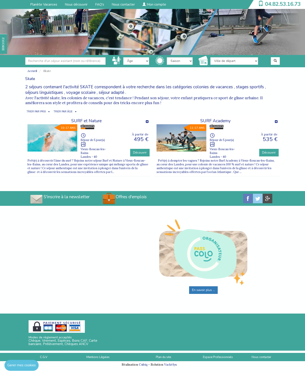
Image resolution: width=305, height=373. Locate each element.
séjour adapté (111, 92)
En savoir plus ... (203, 290)
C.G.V (43, 357)
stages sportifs (250, 87)
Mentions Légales (98, 357)
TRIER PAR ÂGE (63, 111)
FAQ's (99, 4)
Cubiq (143, 364)
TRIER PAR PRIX (36, 111)
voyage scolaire (81, 92)
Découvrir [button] (140, 152)
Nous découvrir (76, 4)
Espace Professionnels (218, 357)
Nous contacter (123, 4)
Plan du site (163, 357)
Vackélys (170, 364)
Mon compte (156, 4)
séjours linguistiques (44, 92)
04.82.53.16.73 (283, 4)
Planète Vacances (43, 4)
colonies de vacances (213, 87)
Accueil (32, 71)
